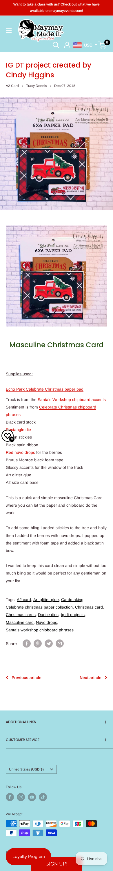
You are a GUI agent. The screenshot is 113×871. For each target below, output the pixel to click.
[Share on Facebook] (27, 643)
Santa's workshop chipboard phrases (40, 630)
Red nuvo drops (20, 452)
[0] (102, 45)
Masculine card (20, 622)
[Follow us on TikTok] (43, 797)
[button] (56, 864)
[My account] (67, 45)
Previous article (26, 677)
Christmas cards (21, 614)
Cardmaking (72, 599)
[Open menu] (9, 30)
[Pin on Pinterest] (38, 643)
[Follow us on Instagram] (21, 797)
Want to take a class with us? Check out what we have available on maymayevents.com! (56, 7)
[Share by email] (60, 643)
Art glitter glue (46, 599)
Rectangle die (18, 429)
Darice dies (48, 614)
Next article (90, 677)
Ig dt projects (73, 614)
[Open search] (56, 45)
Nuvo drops (46, 622)
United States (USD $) (26, 769)
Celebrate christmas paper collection (39, 607)
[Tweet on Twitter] (49, 643)
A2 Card (12, 86)
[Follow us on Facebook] (10, 797)
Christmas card (89, 607)
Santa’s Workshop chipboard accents (72, 399)
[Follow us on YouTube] (32, 797)
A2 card (24, 599)
